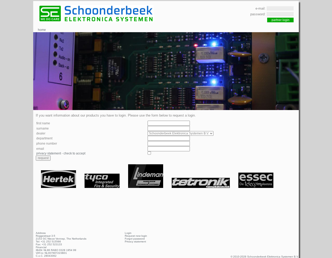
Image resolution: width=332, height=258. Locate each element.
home (42, 30)
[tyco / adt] (102, 187)
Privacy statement (135, 241)
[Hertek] (59, 187)
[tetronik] (201, 187)
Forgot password (135, 238)
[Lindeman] (146, 187)
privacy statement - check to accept (60, 153)
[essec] (255, 187)
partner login (280, 20)
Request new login (136, 235)
